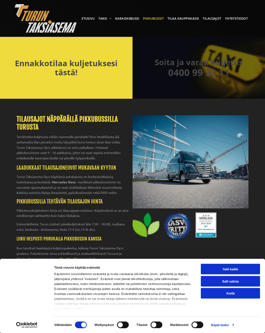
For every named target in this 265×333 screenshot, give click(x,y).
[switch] (123, 324)
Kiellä (230, 293)
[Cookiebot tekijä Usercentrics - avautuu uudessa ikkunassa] (27, 325)
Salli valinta (230, 281)
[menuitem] (89, 18)
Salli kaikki (230, 269)
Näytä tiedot (220, 325)
